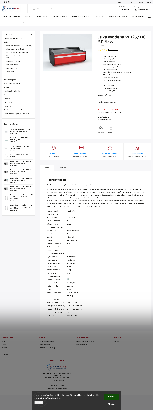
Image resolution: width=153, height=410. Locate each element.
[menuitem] (12, 16)
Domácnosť (140, 2)
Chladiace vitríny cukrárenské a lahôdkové (16, 57)
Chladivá (7, 99)
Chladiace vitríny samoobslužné (17, 52)
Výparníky (7, 87)
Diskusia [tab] (63, 167)
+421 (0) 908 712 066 (57, 385)
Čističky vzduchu (9, 95)
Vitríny (6, 42)
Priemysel (148, 2)
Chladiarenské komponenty (13, 110)
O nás (119, 2)
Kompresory (8, 106)
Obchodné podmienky (46, 341)
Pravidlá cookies (81, 345)
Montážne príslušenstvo (12, 83)
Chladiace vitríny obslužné (15, 49)
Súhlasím (111, 397)
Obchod (131, 2)
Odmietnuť (111, 404)
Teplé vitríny (10, 72)
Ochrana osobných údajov (85, 341)
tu (59, 398)
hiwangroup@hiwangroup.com (57, 389)
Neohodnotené (113, 50)
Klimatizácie (8, 76)
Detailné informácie (105, 95)
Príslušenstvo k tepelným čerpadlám (16, 114)
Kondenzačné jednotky (12, 91)
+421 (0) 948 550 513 (57, 380)
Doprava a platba (45, 345)
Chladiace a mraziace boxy (13, 38)
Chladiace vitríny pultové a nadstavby (19, 46)
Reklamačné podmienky (47, 348)
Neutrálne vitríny (12, 68)
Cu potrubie (8, 102)
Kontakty (117, 341)
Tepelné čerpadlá (10, 80)
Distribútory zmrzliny (13, 61)
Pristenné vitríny (12, 65)
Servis (125, 2)
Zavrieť (145, 136)
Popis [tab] (47, 167)
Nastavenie (38, 402)
